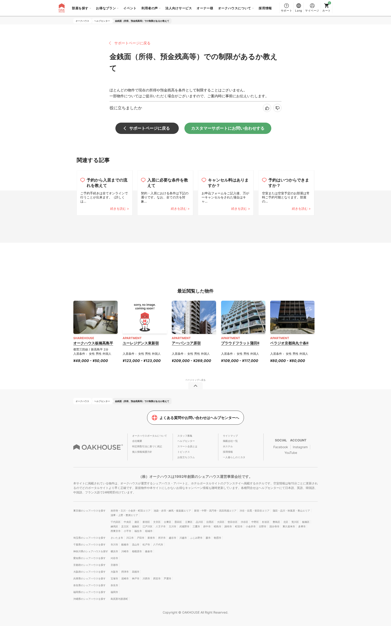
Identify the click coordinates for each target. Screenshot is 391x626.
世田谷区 (233, 522)
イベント (130, 8)
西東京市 (116, 531)
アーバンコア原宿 (186, 343)
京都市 (114, 564)
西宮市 (157, 578)
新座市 (151, 537)
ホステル (228, 446)
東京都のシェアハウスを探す (89, 510)
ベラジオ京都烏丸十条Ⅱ (289, 343)
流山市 (135, 544)
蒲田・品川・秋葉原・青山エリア (291, 510)
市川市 (114, 544)
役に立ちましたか (126, 107)
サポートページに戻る (132, 43)
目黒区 (210, 522)
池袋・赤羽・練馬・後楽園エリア (172, 510)
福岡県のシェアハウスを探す (89, 592)
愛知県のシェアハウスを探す (89, 558)
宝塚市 (114, 578)
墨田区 (178, 522)
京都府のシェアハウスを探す (89, 564)
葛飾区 (135, 526)
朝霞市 (217, 537)
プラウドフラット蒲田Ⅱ (240, 343)
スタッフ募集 (184, 435)
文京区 (157, 522)
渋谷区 (244, 522)
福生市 (138, 531)
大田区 (220, 522)
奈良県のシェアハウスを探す (89, 585)
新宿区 (146, 522)
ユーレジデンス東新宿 (141, 343)
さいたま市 (117, 537)
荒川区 (295, 522)
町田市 (239, 526)
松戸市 (146, 544)
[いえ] (277, 108)
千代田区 (116, 522)
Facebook (280, 447)
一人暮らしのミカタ (234, 457)
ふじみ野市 (196, 537)
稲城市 (149, 531)
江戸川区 (148, 526)
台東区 (167, 522)
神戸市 (135, 578)
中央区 (127, 522)
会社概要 (137, 441)
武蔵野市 (184, 526)
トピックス (183, 451)
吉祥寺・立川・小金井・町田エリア (130, 510)
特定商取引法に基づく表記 (147, 446)
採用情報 (265, 8)
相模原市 (137, 551)
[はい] (267, 108)
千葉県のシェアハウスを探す (89, 544)
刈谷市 (114, 558)
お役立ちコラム (186, 457)
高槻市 (135, 571)
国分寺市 (274, 526)
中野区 (255, 522)
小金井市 (251, 526)
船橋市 (125, 544)
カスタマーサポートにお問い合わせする (228, 128)
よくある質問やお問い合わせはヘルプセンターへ (199, 417)
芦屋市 (167, 578)
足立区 (125, 526)
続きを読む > (119, 208)
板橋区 (306, 522)
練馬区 (114, 526)
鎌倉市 (149, 551)
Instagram (300, 447)
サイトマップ (230, 435)
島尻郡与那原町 (119, 598)
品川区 (199, 522)
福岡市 (114, 592)
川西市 (146, 578)
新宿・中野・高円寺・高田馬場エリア (215, 510)
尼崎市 (125, 578)
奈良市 (114, 585)
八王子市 (161, 526)
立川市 (172, 526)
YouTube (290, 453)
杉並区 (265, 522)
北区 (285, 522)
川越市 (183, 537)
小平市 (127, 531)
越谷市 (172, 537)
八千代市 (158, 544)
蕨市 (208, 537)
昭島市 (217, 526)
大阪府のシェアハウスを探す (89, 571)
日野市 (262, 526)
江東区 (189, 522)
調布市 (228, 526)
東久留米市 (289, 526)
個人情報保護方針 (142, 451)
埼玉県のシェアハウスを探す (89, 537)
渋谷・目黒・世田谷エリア (254, 510)
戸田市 (140, 537)
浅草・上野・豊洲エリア (124, 515)
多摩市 (302, 526)
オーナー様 (205, 8)
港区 (136, 522)
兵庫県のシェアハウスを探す (89, 578)
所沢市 (162, 537)
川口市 (130, 537)
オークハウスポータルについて (149, 435)
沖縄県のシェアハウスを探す (89, 598)
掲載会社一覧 (230, 441)
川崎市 (125, 551)
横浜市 (114, 551)
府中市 (207, 526)
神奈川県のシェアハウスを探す (90, 551)
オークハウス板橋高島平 (93, 343)
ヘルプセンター (186, 441)
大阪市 (114, 571)
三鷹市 (196, 526)
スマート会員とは (187, 446)
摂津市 (125, 571)
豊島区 (276, 522)
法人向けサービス (178, 8)
